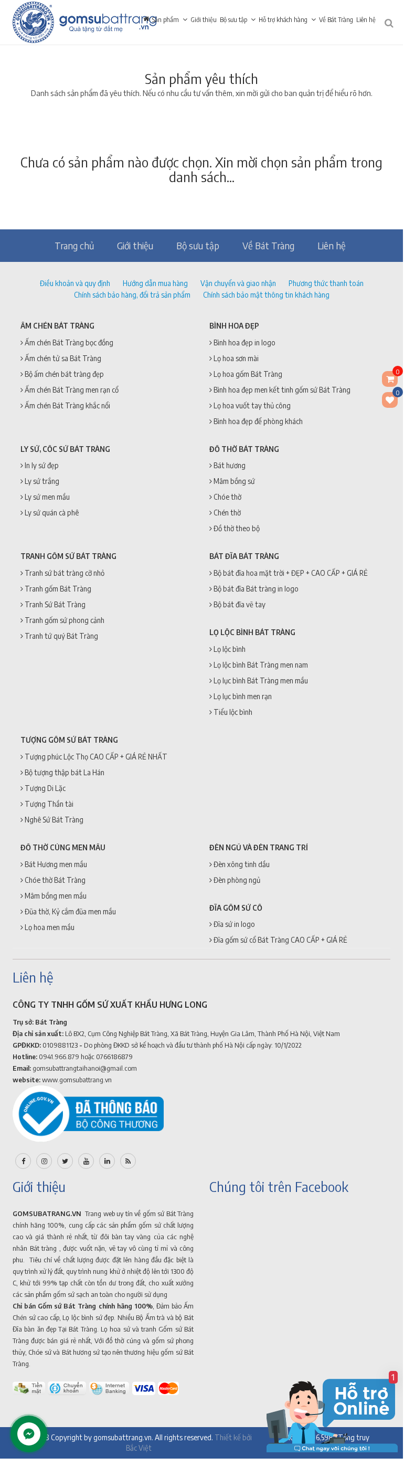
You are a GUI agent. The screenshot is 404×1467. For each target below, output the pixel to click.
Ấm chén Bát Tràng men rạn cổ (71, 389)
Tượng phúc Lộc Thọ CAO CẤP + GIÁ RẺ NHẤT (95, 756)
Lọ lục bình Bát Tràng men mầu (260, 680)
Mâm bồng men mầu (55, 895)
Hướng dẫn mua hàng (155, 283)
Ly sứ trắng (41, 481)
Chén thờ (226, 512)
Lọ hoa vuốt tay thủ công (251, 405)
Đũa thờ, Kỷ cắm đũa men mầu (69, 911)
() (397, 394)
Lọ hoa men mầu (49, 927)
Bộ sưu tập (233, 20)
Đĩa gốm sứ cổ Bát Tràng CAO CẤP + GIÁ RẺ (279, 939)
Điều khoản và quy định (75, 283)
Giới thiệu (203, 20)
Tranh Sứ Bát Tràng (54, 604)
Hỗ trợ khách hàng (283, 20)
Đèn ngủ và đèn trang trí (258, 847)
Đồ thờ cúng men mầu (62, 847)
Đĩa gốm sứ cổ (235, 907)
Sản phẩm (165, 20)
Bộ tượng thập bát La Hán (63, 772)
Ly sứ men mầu (46, 496)
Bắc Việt (139, 1447)
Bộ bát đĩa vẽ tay (238, 604)
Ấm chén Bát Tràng (57, 325)
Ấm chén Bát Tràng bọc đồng (68, 342)
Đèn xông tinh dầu (241, 864)
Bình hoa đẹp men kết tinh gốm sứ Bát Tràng (281, 389)
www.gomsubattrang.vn (77, 1079)
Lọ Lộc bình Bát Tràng (252, 632)
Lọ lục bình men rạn (242, 696)
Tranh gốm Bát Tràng (57, 588)
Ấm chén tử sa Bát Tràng (62, 358)
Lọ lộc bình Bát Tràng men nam (260, 664)
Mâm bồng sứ (233, 481)
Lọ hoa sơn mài (235, 358)
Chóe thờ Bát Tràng (54, 879)
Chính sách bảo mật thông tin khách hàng (266, 294)
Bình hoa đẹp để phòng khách (257, 421)
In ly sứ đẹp (41, 465)
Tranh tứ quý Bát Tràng (60, 635)
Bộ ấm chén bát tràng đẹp (63, 374)
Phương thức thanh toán (326, 283)
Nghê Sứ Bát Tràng (53, 819)
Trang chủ (74, 245)
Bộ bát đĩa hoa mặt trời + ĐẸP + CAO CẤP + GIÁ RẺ (290, 572)
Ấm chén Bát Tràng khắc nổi (66, 405)
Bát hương (229, 465)
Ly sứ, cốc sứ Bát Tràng (65, 449)
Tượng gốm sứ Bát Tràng (69, 739)
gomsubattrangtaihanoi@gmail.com (85, 1068)
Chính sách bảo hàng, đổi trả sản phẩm (132, 294)
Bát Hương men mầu (55, 864)
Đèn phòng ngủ (236, 879)
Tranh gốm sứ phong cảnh (63, 620)
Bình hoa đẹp (234, 325)
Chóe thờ (226, 496)
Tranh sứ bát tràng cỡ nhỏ (63, 572)
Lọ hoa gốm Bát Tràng (247, 374)
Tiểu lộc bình (232, 712)
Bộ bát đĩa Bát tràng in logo (255, 588)
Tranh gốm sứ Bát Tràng (68, 556)
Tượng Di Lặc (44, 788)
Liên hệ (366, 20)
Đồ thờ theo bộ (236, 528)
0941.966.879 (59, 1056)
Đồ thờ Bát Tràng (244, 449)
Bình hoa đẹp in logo (243, 342)
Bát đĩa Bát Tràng (244, 556)
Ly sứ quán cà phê (51, 512)
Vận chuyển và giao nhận (238, 283)
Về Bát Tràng (336, 20)
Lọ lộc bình (229, 649)
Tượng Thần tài (48, 803)
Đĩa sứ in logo (233, 924)
